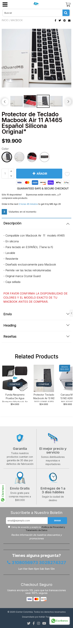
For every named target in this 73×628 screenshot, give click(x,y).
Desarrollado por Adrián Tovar (36, 617)
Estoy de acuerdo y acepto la (38, 528)
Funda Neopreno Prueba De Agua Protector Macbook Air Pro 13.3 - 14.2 (15, 397)
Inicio (5, 20)
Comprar (15, 384)
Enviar (57, 521)
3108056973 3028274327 (39, 562)
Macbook (17, 20)
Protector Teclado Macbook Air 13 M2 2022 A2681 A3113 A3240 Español (43, 397)
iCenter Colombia (24, 612)
